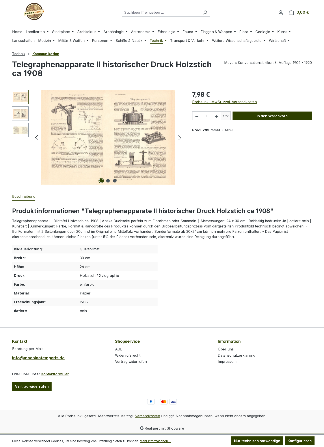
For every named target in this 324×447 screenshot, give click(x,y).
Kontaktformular (55, 374)
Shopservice (127, 341)
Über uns (226, 349)
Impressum (227, 361)
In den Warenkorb (272, 116)
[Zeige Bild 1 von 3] (101, 181)
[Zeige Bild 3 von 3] (115, 181)
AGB (119, 349)
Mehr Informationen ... (155, 441)
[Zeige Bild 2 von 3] (108, 181)
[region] (98, 137)
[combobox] (161, 12)
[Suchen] (205, 12)
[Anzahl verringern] (196, 116)
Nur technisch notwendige (257, 441)
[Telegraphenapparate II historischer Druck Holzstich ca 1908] (108, 137)
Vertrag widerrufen (32, 386)
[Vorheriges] (36, 137)
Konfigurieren (300, 441)
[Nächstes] (180, 137)
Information (229, 341)
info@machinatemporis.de (38, 358)
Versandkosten (147, 416)
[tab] (23, 197)
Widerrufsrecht (127, 355)
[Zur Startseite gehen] (34, 11)
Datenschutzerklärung (236, 355)
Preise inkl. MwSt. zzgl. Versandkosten (224, 102)
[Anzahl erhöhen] (216, 116)
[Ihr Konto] (281, 12)
